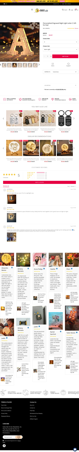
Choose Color (46, 46)
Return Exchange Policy (6, 407)
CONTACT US (56, 4)
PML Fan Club (33, 415)
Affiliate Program (34, 418)
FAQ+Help (32, 409)
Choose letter (46, 38)
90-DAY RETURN (59, 89)
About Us (32, 404)
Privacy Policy (4, 412)
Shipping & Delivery (5, 415)
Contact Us (32, 407)
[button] (3, 41)
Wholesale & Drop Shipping (36, 412)
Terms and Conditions (6, 409)
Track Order (67, 4)
